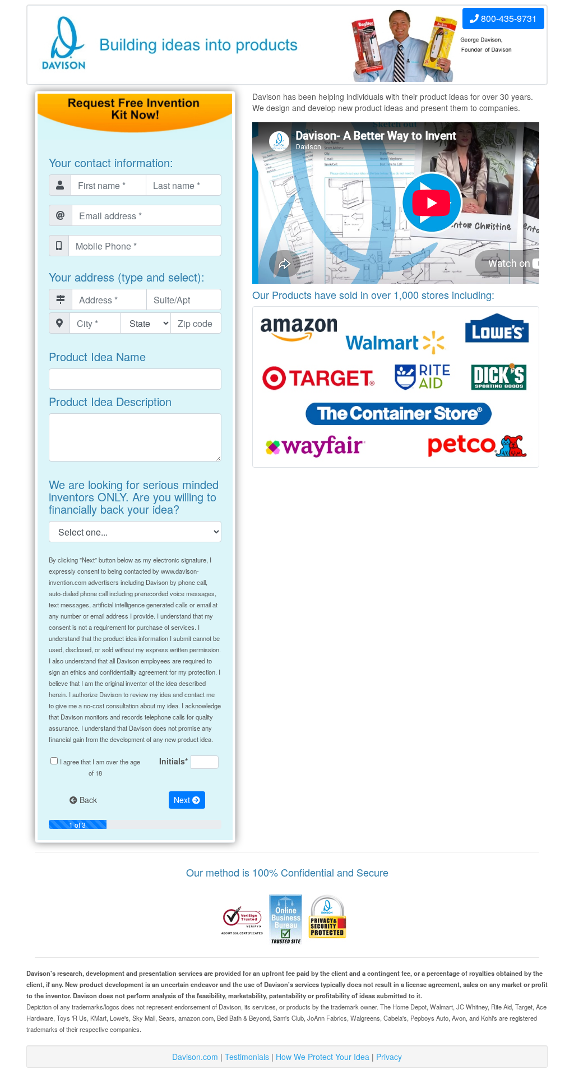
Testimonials (247, 1056)
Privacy (389, 1056)
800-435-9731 (508, 18)
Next (183, 799)
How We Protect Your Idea (322, 1056)
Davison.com (195, 1056)
